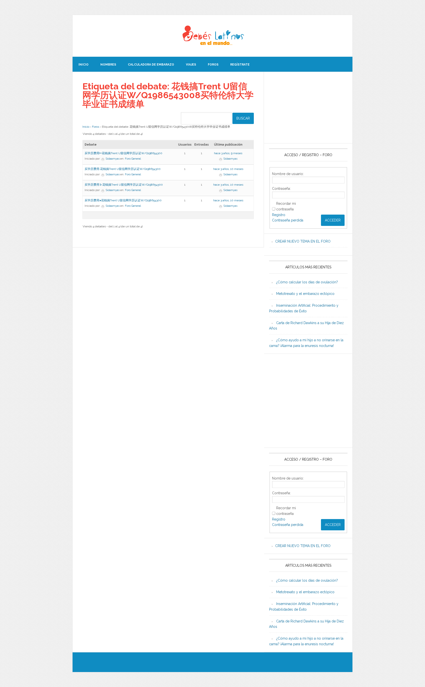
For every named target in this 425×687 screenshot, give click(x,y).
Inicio (85, 126)
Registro (278, 215)
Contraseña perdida (287, 220)
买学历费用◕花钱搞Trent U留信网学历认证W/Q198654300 (123, 200)
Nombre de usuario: (288, 174)
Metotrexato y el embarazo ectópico (305, 294)
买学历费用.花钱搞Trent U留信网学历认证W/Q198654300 (123, 169)
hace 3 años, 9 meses (228, 153)
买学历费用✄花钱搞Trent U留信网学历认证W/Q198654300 (123, 153)
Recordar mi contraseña (286, 206)
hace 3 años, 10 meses (228, 169)
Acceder (333, 220)
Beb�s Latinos (212, 36)
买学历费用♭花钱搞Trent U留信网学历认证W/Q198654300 (124, 184)
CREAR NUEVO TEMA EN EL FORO (303, 241)
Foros (95, 126)
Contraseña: (281, 189)
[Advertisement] (308, 107)
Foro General (133, 158)
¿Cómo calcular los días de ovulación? (307, 282)
